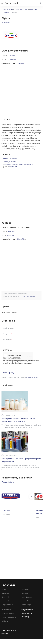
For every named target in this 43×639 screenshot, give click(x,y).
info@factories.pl (27, 610)
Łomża (6, 13)
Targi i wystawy (7, 605)
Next (31, 496)
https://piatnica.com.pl (25, 239)
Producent (13, 167)
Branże (4, 589)
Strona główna (7, 9)
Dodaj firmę (26, 613)
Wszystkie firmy (8, 482)
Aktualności (6, 601)
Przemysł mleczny (10, 162)
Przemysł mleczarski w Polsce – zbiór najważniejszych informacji (18, 420)
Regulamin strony (8, 613)
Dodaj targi (25, 617)
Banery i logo (26, 605)
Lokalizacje (5, 593)
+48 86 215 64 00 (15, 231)
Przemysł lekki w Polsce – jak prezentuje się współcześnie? (21, 460)
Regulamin (5, 634)
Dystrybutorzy (27, 597)
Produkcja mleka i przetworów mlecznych (18, 165)
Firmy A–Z (5, 597)
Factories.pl (11, 3)
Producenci (25, 589)
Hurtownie (25, 593)
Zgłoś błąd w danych (29, 296)
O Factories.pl (6, 610)
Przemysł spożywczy (9, 158)
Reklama (5, 621)
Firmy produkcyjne (21, 9)
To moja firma (6, 22)
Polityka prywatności (9, 617)
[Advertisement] (21, 189)
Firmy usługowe (27, 601)
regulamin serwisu (32, 377)
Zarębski (6, 510)
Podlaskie (33, 9)
